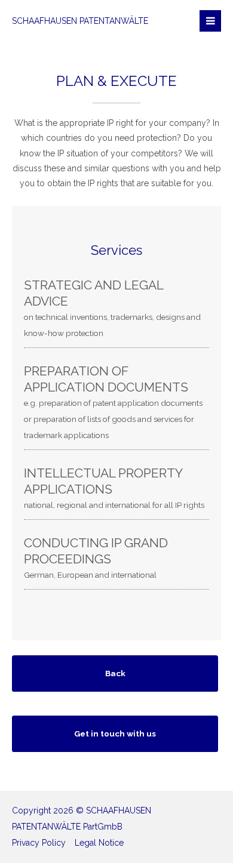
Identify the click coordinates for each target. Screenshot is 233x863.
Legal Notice (99, 842)
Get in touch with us (115, 733)
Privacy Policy (39, 842)
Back (115, 673)
